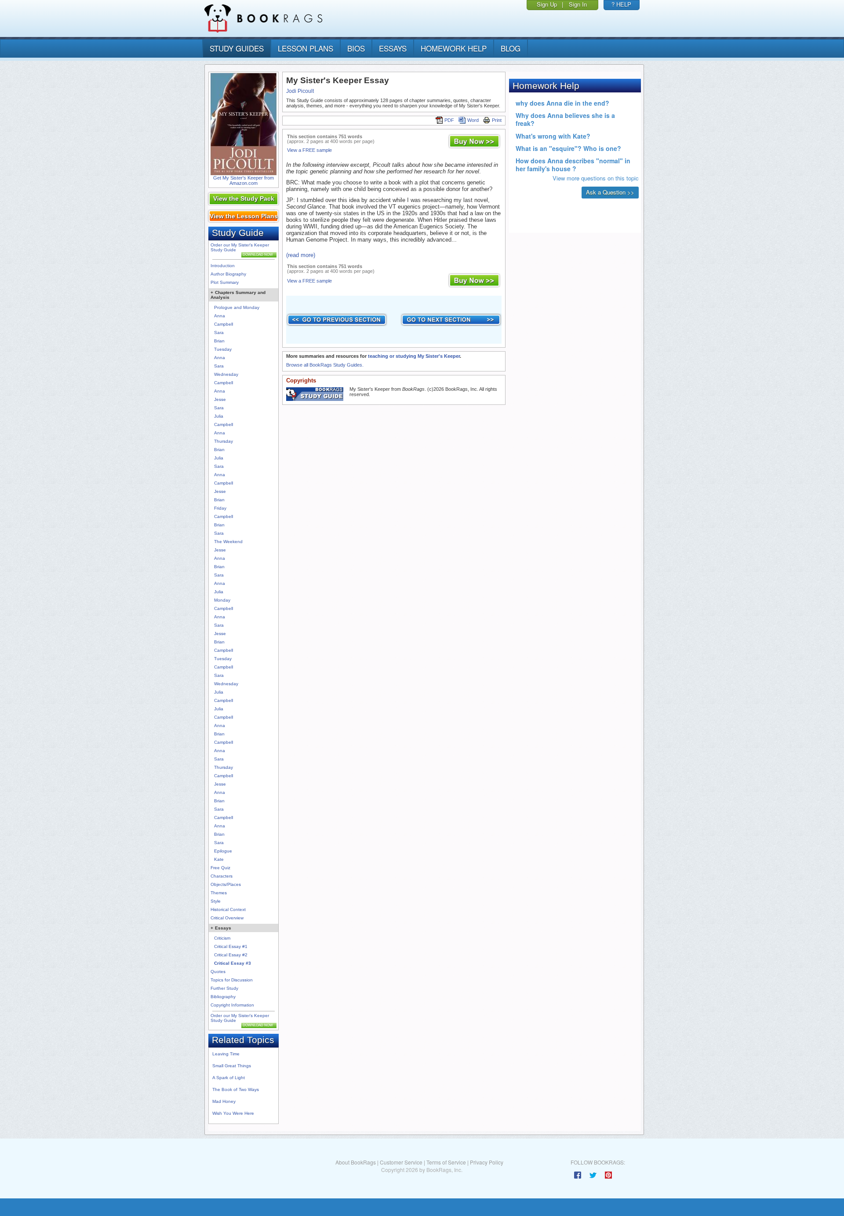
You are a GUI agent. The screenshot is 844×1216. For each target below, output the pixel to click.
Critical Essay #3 (232, 963)
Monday (222, 600)
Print (497, 120)
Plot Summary (225, 282)
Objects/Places (226, 884)
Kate (219, 859)
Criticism (222, 938)
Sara (219, 332)
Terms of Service (446, 1162)
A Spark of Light (228, 1077)
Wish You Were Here (233, 1113)
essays (393, 48)
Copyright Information (232, 1005)
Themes (219, 892)
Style (216, 901)
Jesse (220, 399)
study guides (237, 48)
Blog (510, 48)
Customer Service (401, 1162)
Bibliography (223, 996)
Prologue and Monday (236, 307)
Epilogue (223, 851)
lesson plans (305, 48)
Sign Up (547, 4)
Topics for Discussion (232, 979)
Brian (219, 340)
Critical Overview (227, 917)
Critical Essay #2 (230, 954)
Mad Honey (224, 1101)
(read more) (300, 255)
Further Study (224, 988)
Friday (220, 508)
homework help (454, 48)
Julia (218, 416)
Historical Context (228, 909)
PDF (449, 120)
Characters (222, 876)
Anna (219, 315)
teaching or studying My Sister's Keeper (414, 356)
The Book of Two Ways (235, 1089)
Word (473, 120)
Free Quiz (220, 867)
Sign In (578, 4)
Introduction (223, 265)
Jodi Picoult (300, 91)
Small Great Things (231, 1065)
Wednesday (226, 374)
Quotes (218, 971)
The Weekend (228, 541)
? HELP (621, 4)
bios (356, 48)
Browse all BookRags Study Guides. (325, 364)
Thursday (223, 441)
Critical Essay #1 (230, 946)
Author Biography (228, 274)
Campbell (223, 324)
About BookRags (355, 1162)
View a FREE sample (309, 150)
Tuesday (223, 349)
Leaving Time (226, 1053)
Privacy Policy (486, 1162)
